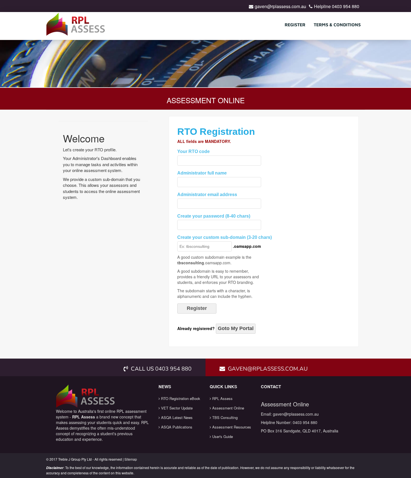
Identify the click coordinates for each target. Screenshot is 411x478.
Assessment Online (227, 408)
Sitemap (130, 459)
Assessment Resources (231, 427)
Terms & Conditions (337, 24)
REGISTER (295, 24)
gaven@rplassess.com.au (280, 6)
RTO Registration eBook (180, 398)
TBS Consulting (224, 417)
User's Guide (222, 436)
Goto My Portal (236, 328)
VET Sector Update (176, 408)
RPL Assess (222, 398)
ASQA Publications (176, 427)
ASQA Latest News (176, 417)
